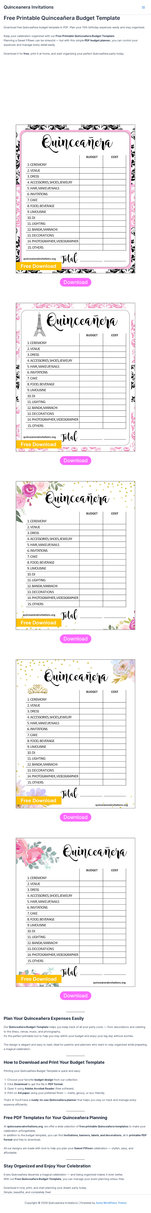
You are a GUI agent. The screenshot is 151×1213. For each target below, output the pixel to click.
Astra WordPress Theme (111, 1203)
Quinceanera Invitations (29, 7)
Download (76, 282)
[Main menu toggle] (143, 7)
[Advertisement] (75, 86)
